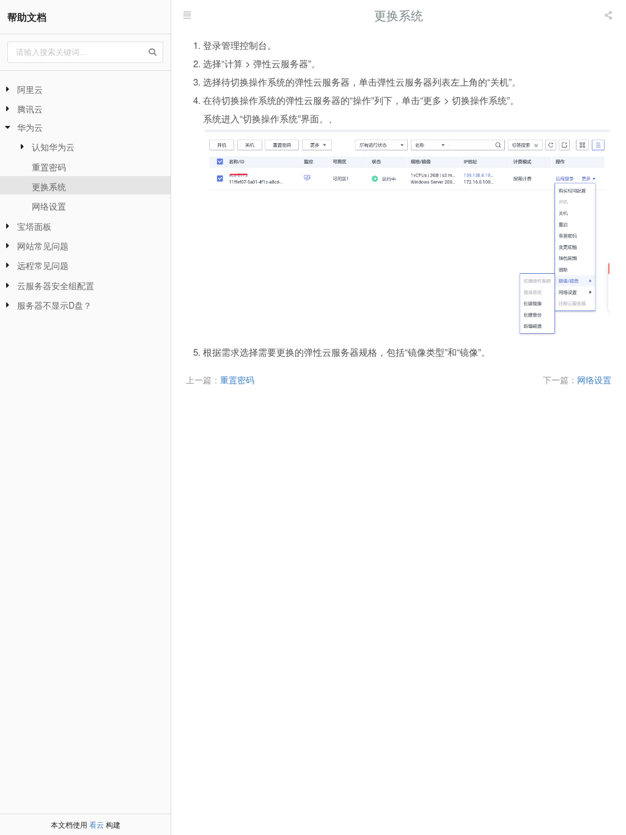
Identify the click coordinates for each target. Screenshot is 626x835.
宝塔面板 (34, 226)
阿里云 (30, 89)
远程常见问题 (42, 265)
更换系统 (49, 186)
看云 (96, 824)
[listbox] (609, 15)
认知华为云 (53, 147)
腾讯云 (30, 109)
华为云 (30, 127)
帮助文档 (26, 17)
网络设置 (49, 206)
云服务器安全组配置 (55, 285)
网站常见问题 (42, 246)
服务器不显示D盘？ (54, 305)
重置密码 (49, 167)
